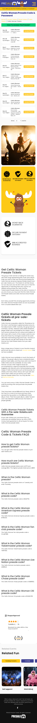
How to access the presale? (18, 25)
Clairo (32, 375)
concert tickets (27, 350)
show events (18, 121)
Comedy (27, 661)
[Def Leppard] (11, 676)
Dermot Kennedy (8, 377)
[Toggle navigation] (34, 4)
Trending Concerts (10, 661)
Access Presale (29, 31)
